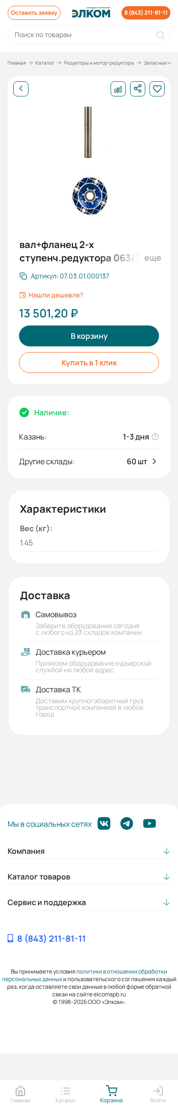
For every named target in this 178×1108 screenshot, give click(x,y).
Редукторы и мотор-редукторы (99, 63)
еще (151, 257)
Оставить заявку (34, 13)
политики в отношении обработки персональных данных (85, 975)
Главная (17, 63)
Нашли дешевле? (55, 295)
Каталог (45, 63)
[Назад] (20, 88)
